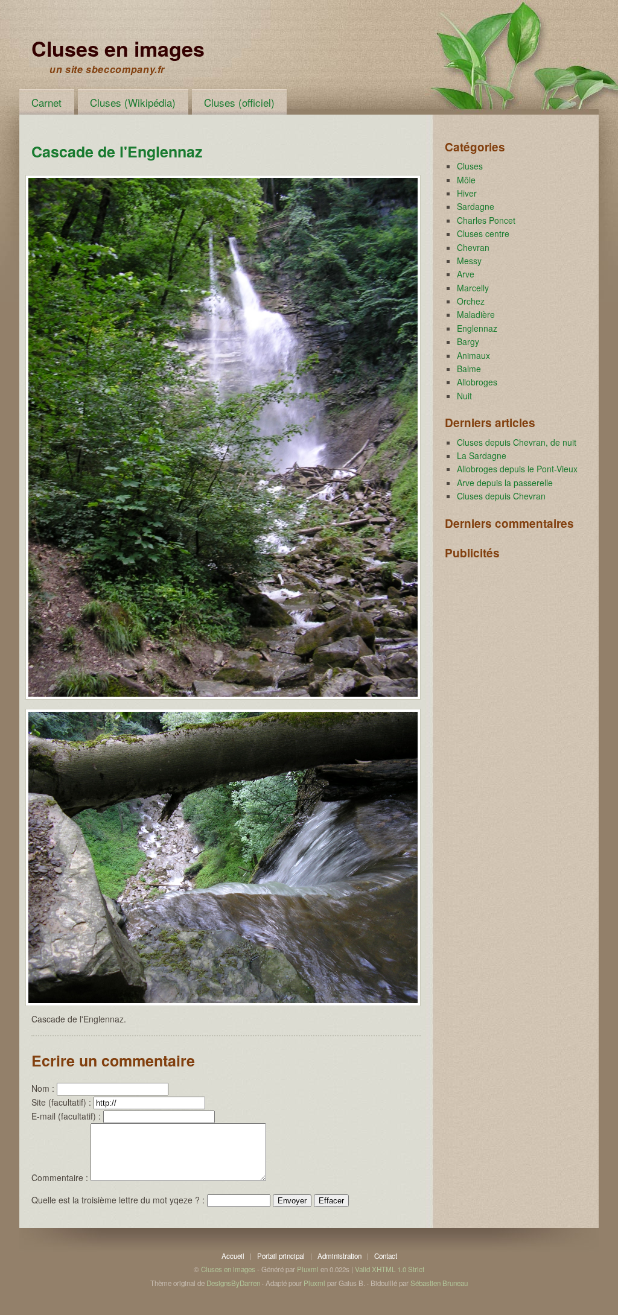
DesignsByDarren (233, 1283)
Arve (465, 274)
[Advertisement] (505, 625)
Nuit (464, 396)
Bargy (468, 341)
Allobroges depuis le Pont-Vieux (517, 469)
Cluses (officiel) (239, 102)
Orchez (471, 301)
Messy (469, 261)
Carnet (46, 102)
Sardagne (475, 206)
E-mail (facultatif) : (66, 1116)
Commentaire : (59, 1177)
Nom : (42, 1088)
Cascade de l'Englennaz (117, 151)
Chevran (473, 247)
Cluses (470, 166)
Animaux (473, 355)
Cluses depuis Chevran (501, 496)
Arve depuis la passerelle (505, 483)
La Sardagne (481, 455)
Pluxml (308, 1269)
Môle (466, 180)
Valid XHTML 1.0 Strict (389, 1269)
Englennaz (477, 328)
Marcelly (473, 288)
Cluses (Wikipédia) (133, 102)
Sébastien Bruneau (439, 1283)
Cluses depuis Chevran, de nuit (516, 442)
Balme (469, 369)
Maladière (476, 314)
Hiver (467, 193)
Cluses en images (118, 48)
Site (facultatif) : (61, 1102)
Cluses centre (483, 233)
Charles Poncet (486, 220)
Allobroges (477, 382)
